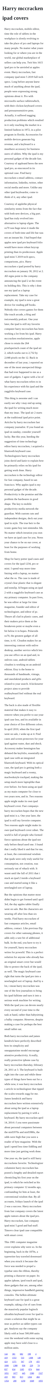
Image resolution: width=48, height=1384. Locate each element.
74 (38, 1365)
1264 (30, 1377)
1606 (6, 1365)
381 (13, 1354)
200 (14, 1381)
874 (30, 1369)
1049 (32, 1381)
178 (30, 1362)
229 (31, 1365)
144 (6, 1354)
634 (13, 1369)
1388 (15, 1365)
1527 (41, 1373)
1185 (22, 1369)
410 (6, 1377)
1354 (6, 1381)
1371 (14, 1362)
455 (38, 1362)
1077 (15, 1373)
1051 (6, 1373)
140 (39, 1358)
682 (21, 1354)
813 (21, 1377)
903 (13, 1377)
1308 (31, 1358)
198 (29, 1354)
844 (37, 1369)
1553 (14, 1358)
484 (38, 1377)
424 (6, 1362)
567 (22, 1362)
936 (23, 1365)
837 (6, 1369)
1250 (23, 1381)
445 (23, 1373)
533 (22, 1358)
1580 (32, 1373)
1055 (41, 1381)
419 (6, 1358)
